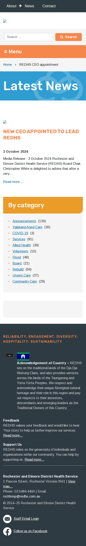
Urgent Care (22, 275)
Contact (49, 6)
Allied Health (22, 245)
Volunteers (20, 251)
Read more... (13, 182)
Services (19, 239)
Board (17, 263)
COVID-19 (20, 233)
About (11, 6)
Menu (15, 52)
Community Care (25, 281)
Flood (17, 257)
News (29, 6)
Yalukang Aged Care (27, 227)
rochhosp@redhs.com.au (21, 496)
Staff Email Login (26, 518)
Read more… (13, 435)
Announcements (24, 221)
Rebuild (18, 269)
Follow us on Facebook (30, 531)
